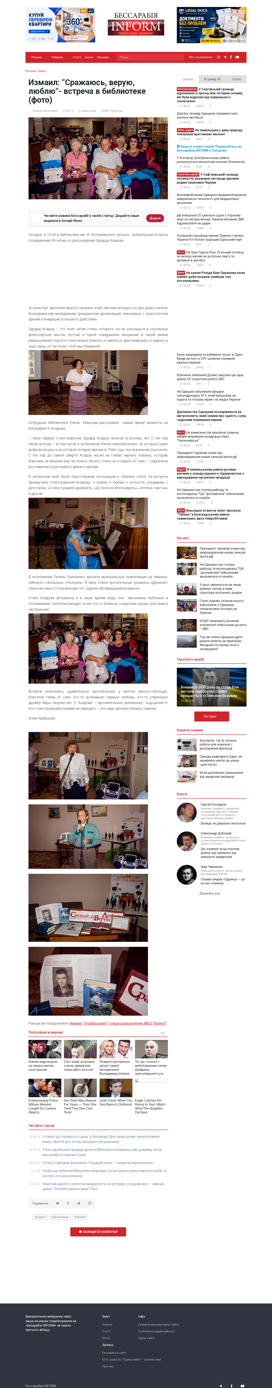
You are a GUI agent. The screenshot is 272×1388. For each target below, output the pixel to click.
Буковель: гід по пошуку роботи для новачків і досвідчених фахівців (218, 744)
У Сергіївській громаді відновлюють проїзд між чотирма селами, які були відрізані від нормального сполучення (210, 95)
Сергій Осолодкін (213, 804)
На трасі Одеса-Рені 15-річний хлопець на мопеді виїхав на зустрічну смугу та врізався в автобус (210, 256)
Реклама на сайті (114, 1353)
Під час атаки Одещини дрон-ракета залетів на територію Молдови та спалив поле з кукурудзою (222, 643)
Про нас (107, 1366)
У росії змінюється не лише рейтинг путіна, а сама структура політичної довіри (221, 589)
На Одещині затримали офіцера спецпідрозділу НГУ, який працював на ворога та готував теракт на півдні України (208, 395)
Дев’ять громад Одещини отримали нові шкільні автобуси (207, 115)
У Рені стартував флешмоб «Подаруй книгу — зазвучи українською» (97, 1163)
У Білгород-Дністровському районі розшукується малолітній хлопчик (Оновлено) (211, 160)
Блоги (89, 57)
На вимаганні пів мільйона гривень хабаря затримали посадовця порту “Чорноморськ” (208, 436)
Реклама (103, 57)
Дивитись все (210, 893)
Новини (107, 1324)
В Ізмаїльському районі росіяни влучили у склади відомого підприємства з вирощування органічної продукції (210, 473)
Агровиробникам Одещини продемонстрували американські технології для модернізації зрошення (211, 199)
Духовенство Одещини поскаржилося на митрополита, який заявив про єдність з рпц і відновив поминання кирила (211, 416)
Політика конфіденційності (156, 1331)
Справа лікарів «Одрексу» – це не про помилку (223, 881)
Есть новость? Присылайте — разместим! (131, 1359)
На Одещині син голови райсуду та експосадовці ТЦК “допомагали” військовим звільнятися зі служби (210, 494)
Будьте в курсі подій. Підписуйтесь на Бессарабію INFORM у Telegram (209, 148)
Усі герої (210, 716)
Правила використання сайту (158, 1324)
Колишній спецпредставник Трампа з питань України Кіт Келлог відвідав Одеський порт (210, 237)
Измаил (80, 1217)
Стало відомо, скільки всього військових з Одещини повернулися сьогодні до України (222, 607)
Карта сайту (146, 1338)
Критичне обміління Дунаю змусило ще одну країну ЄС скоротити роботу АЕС (210, 377)
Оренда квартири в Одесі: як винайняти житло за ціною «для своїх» (221, 760)
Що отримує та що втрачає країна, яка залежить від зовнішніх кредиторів (220, 853)
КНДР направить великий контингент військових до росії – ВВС (223, 625)
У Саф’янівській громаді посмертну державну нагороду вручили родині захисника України (208, 178)
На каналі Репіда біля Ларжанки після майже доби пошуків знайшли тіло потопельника (211, 277)
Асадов (40, 1217)
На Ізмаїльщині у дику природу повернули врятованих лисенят (209, 132)
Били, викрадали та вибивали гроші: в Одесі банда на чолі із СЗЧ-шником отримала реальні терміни (210, 358)
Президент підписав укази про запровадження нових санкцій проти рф (207, 455)
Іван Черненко (212, 867)
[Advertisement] (98, 275)
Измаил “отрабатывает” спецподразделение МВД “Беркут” (118, 1023)
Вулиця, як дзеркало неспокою (223, 823)
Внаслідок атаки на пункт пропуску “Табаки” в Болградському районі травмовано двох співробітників (209, 514)
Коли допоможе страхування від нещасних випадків (221, 775)
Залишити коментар (100, 1232)
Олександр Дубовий (216, 833)
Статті (77, 57)
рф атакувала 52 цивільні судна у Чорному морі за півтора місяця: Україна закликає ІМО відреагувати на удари (210, 219)
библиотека (59, 1217)
